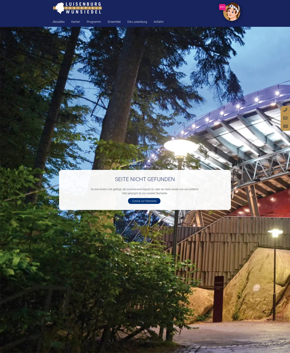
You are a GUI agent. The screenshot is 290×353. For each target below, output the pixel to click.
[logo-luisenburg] (77, 8)
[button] (83, 21)
